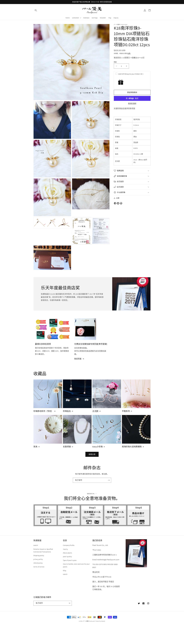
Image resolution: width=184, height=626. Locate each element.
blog (64, 570)
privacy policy (38, 559)
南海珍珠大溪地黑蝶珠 (132, 446)
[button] (35, 10)
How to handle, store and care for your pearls (76, 565)
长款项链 (67, 446)
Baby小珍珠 (97, 446)
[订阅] (108, 480)
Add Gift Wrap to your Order (130, 74)
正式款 (95, 411)
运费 (129, 53)
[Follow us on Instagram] (121, 203)
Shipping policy (38, 555)
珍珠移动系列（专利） (43, 411)
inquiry (65, 549)
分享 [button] (117, 198)
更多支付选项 (132, 103)
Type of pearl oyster (70, 560)
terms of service (38, 567)
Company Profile (68, 545)
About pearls (67, 553)
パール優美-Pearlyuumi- (89, 621)
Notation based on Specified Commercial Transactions (43, 550)
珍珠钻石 (67, 411)
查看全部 (92, 454)
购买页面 (77, 359)
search (35, 545)
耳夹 (35, 446)
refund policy (38, 563)
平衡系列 (126, 411)
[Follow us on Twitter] (118, 203)
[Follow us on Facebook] (115, 203)
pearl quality (67, 557)
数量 (115, 62)
